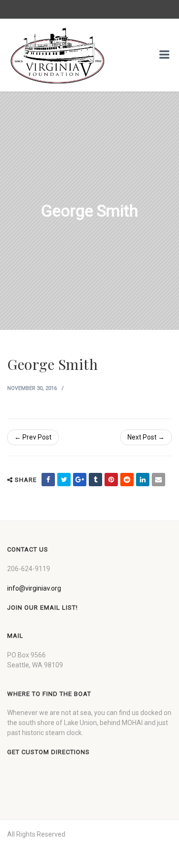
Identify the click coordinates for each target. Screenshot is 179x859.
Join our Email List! (42, 607)
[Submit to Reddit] (127, 479)
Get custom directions (48, 752)
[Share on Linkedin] (142, 479)
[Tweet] (64, 479)
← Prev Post (33, 437)
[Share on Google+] (79, 479)
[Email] (158, 479)
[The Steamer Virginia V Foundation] (57, 55)
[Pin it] (111, 479)
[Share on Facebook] (48, 479)
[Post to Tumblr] (95, 479)
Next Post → (146, 437)
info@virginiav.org (34, 588)
